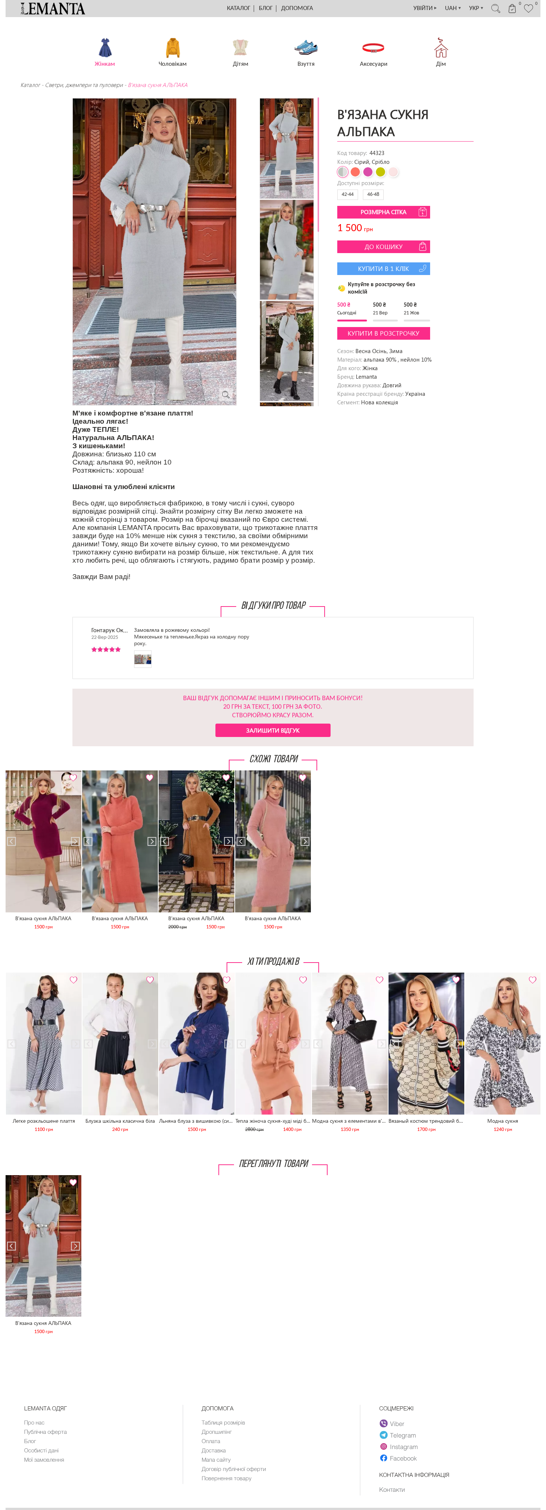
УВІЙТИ (425, 8)
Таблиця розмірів (223, 1422)
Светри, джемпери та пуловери (84, 84)
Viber (397, 1423)
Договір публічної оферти (234, 1468)
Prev (15, 773)
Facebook (403, 1458)
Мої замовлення (44, 1459)
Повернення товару (226, 1478)
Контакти (392, 1489)
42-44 (348, 194)
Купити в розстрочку (383, 333)
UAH (453, 8)
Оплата (211, 1441)
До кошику (384, 246)
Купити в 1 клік (383, 268)
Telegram (403, 1435)
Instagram (404, 1446)
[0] (528, 11)
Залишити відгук (272, 730)
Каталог (238, 8)
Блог (266, 8)
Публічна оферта (45, 1431)
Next (71, 773)
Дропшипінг (217, 1431)
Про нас (34, 1422)
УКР (476, 8)
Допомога (297, 8)
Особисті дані (41, 1450)
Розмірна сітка (383, 212)
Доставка (214, 1450)
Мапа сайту (216, 1459)
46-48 (373, 194)
